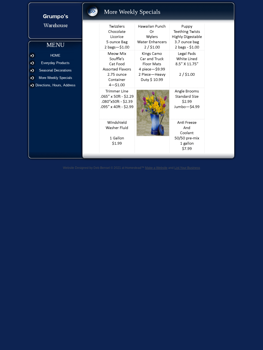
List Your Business (187, 168)
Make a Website (156, 168)
